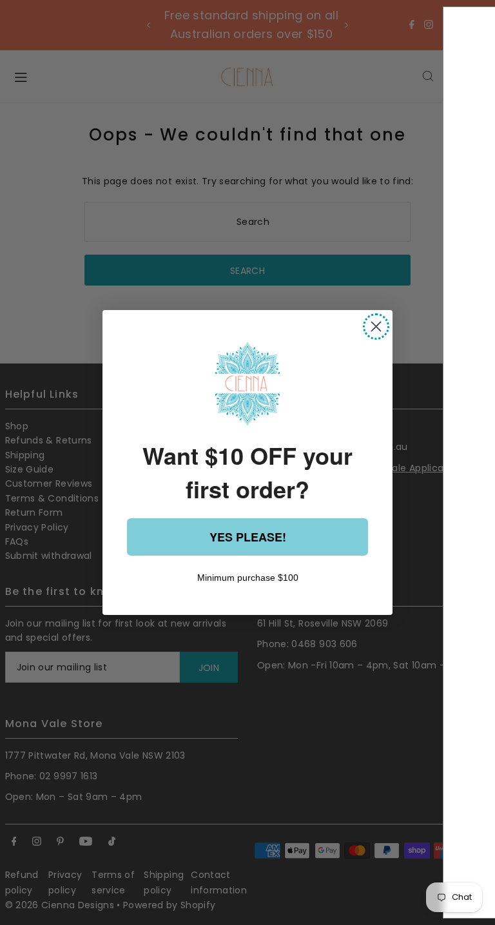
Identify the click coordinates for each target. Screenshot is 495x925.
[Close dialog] (376, 326)
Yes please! (247, 537)
